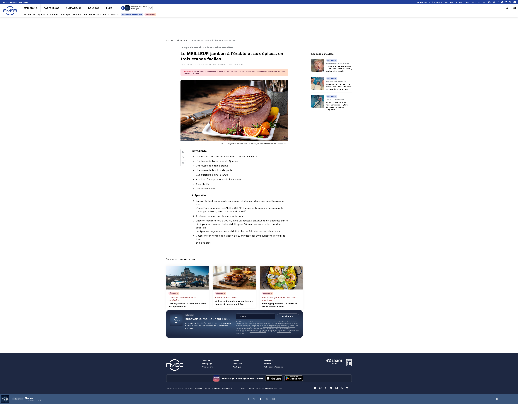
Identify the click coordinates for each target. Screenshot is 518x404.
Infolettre (268, 361)
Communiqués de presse (244, 388)
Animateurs (207, 367)
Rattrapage (207, 364)
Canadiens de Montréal (132, 14)
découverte (150, 14)
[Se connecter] (514, 8)
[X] (510, 2)
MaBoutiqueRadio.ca (273, 367)
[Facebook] (489, 2)
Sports (236, 361)
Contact (267, 364)
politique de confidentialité (257, 332)
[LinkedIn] (506, 2)
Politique (237, 367)
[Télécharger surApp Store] (273, 378)
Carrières (260, 388)
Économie (237, 364)
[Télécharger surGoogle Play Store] (293, 378)
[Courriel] (183, 163)
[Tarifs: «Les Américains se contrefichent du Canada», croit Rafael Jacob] (317, 65)
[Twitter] (183, 157)
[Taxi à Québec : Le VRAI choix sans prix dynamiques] (187, 277)
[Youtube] (514, 2)
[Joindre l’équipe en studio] (151, 8)
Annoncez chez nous (273, 388)
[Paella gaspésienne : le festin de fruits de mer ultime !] (281, 277)
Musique (135, 9)
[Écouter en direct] (123, 8)
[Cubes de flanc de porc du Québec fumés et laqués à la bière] (234, 277)
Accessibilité (227, 388)
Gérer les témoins (212, 388)
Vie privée (189, 388)
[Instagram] (494, 2)
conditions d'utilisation (284, 332)
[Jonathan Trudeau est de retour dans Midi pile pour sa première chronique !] (317, 83)
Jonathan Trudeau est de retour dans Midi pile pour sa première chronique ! (338, 86)
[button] (247, 399)
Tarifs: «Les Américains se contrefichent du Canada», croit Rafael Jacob (339, 68)
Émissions (207, 361)
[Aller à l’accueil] (10, 10)
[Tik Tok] (498, 2)
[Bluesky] (502, 2)
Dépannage (199, 388)
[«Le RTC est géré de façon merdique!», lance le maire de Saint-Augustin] (317, 101)
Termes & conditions (174, 388)
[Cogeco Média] (334, 363)
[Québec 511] (349, 365)
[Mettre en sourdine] (497, 399)
